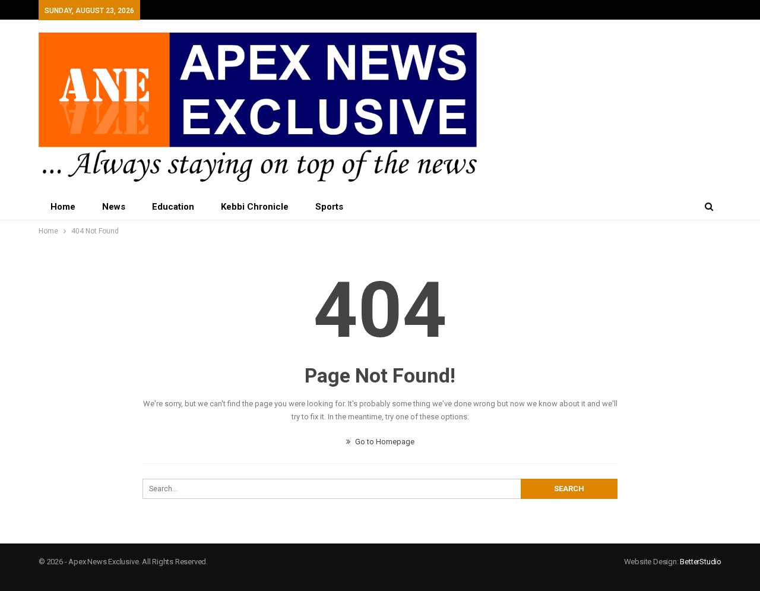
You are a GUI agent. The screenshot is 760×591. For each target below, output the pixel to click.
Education (173, 206)
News (113, 206)
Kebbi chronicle (255, 206)
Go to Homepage (383, 441)
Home (62, 206)
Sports (329, 206)
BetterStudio (700, 561)
